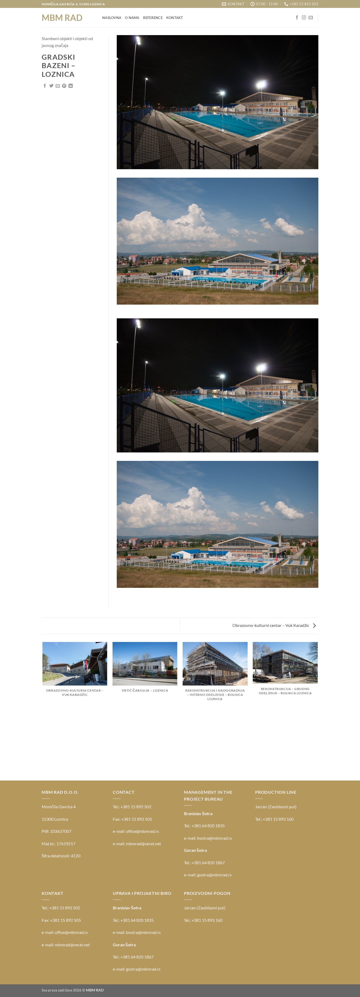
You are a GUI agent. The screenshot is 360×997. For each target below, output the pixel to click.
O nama (132, 18)
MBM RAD (62, 17)
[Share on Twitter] (51, 86)
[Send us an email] (311, 17)
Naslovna (111, 18)
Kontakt (174, 18)
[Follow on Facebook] (297, 17)
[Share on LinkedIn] (71, 86)
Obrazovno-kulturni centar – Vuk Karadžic (271, 625)
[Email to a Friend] (58, 86)
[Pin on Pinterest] (64, 86)
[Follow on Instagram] (304, 17)
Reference (153, 18)
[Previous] (43, 710)
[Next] (318, 710)
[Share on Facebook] (45, 86)
